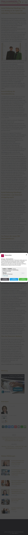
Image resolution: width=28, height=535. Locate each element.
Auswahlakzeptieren (5, 279)
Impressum (3, 258)
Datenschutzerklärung (9, 258)
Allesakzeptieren (23, 279)
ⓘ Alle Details (5, 275)
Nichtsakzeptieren (14, 279)
